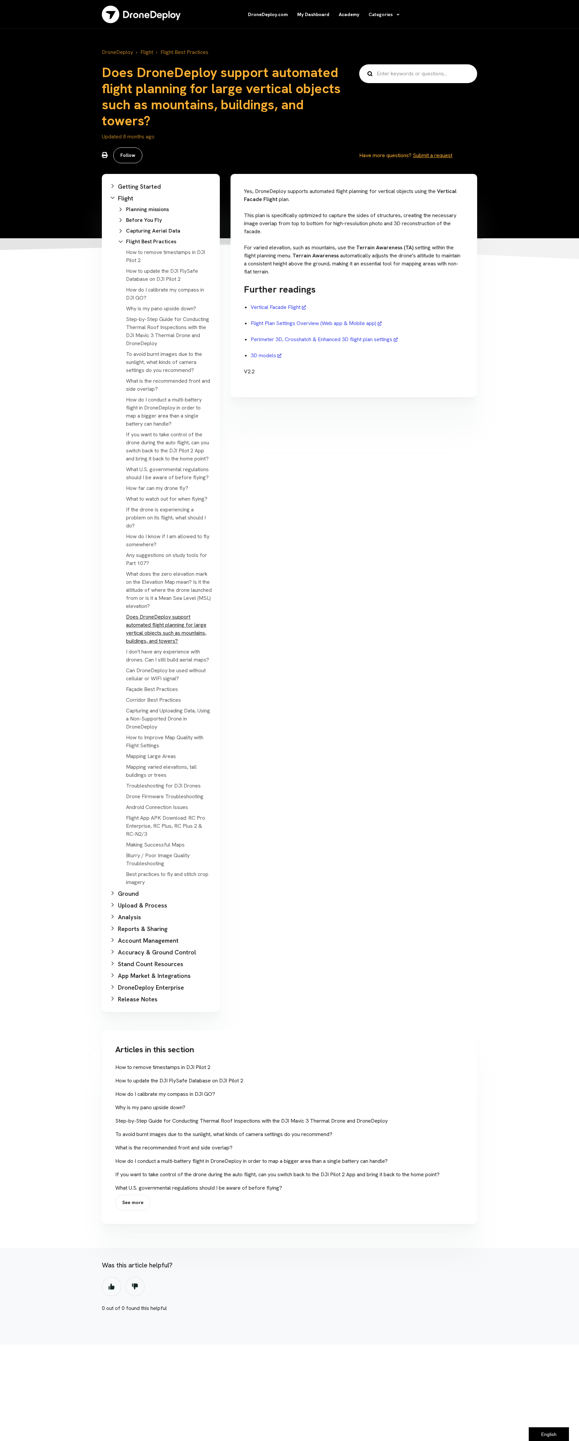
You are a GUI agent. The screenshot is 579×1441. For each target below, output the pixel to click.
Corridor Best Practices (153, 699)
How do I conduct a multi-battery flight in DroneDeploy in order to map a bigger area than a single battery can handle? (251, 1161)
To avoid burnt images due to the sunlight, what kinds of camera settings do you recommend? (164, 362)
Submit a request (432, 155)
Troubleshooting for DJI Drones (163, 785)
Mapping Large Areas (151, 756)
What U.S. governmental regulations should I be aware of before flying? (198, 1187)
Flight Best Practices (184, 52)
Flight (146, 52)
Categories (381, 14)
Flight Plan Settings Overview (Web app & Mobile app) (313, 323)
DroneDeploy (117, 52)
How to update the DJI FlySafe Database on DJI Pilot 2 (179, 1080)
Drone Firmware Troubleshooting (164, 796)
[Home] (141, 14)
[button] (161, 186)
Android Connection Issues (157, 807)
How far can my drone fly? (157, 488)
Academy (349, 14)
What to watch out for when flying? (166, 498)
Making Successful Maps (155, 844)
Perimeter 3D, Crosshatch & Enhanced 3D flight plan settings (321, 339)
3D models (263, 355)
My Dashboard (313, 14)
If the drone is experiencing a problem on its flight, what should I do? (166, 517)
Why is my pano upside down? (161, 308)
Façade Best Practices (152, 689)
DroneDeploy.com (268, 14)
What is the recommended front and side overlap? (174, 1147)
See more (132, 1202)
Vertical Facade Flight (276, 307)
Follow (127, 155)
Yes (111, 1286)
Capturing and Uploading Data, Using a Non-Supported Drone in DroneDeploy (168, 718)
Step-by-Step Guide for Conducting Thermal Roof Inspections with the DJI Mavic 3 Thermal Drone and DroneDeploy (251, 1120)
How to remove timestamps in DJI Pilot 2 (162, 1067)
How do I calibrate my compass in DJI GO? (165, 1094)
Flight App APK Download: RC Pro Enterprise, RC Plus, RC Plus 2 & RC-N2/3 (165, 825)
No (135, 1286)
